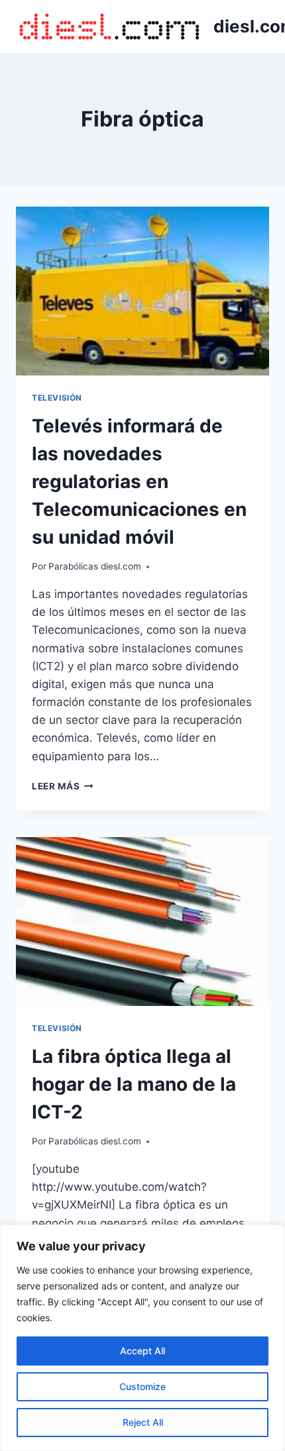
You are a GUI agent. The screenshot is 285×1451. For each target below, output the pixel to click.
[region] (142, 1338)
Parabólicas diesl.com (94, 566)
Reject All (143, 1422)
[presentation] (142, 291)
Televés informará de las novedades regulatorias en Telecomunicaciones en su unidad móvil (139, 481)
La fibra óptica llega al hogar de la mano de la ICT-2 (134, 1084)
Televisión (57, 398)
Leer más (62, 786)
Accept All (142, 1350)
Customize (142, 1386)
